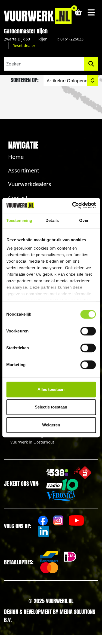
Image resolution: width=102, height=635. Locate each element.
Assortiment (23, 170)
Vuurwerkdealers (29, 184)
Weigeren (51, 425)
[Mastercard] (49, 567)
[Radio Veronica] (61, 496)
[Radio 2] (82, 472)
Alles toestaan (51, 389)
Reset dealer (24, 45)
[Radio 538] (57, 472)
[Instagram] (58, 520)
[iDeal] (70, 556)
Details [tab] (52, 220)
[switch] (88, 331)
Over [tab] (83, 220)
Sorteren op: (25, 80)
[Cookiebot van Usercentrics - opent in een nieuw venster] (73, 205)
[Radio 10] (62, 485)
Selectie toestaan (51, 407)
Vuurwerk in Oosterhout (32, 442)
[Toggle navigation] (91, 12)
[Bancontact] (49, 556)
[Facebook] (43, 521)
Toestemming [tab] (19, 220)
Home (16, 157)
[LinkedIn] (43, 531)
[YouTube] (76, 520)
